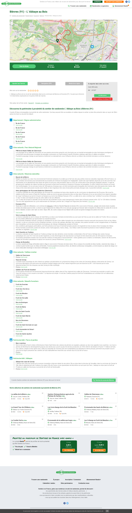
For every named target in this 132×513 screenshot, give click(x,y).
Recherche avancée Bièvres (105, 380)
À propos (97, 1)
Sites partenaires (67, 483)
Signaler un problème (42, 103)
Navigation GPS (46, 83)
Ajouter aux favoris (18, 83)
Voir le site (19, 125)
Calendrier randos (49, 483)
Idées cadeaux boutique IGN (102, 99)
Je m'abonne (68, 450)
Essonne (36, 15)
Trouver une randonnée (78, 6)
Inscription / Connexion (73, 479)
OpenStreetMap (108, 60)
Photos (18, 257)
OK (107, 511)
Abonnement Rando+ (94, 479)
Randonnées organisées (100, 6)
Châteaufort (50, 206)
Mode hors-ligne (74, 83)
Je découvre (102, 95)
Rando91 (103, 67)
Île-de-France (29, 15)
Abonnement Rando (121, 6)
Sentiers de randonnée (18, 15)
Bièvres (42, 15)
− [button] (11, 24)
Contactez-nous (83, 483)
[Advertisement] (63, 76)
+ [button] (11, 22)
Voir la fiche (24, 66)
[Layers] (115, 22)
